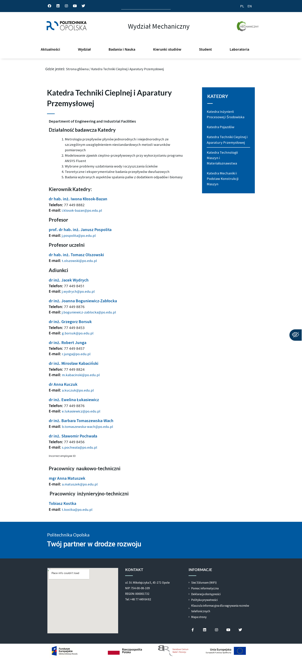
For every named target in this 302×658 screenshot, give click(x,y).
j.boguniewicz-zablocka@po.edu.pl (89, 312)
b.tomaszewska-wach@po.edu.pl (87, 426)
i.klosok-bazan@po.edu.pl (82, 210)
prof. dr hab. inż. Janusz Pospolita (80, 229)
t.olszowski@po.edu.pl (79, 260)
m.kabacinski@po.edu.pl (81, 375)
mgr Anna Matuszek (67, 478)
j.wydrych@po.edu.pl (78, 291)
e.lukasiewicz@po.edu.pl (81, 411)
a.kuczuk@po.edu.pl (78, 390)
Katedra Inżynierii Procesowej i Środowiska (225, 114)
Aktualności (50, 49)
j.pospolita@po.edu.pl (79, 235)
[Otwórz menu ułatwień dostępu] (295, 335)
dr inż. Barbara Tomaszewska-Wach (81, 420)
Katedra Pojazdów (220, 127)
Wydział (84, 49)
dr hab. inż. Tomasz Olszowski (76, 254)
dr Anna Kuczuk (63, 384)
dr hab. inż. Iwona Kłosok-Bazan (78, 199)
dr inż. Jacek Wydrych (69, 280)
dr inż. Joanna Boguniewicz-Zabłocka (83, 301)
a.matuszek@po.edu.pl (80, 484)
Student (205, 49)
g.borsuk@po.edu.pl (78, 333)
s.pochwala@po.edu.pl (79, 447)
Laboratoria (239, 49)
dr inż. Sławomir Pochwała (73, 436)
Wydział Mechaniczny (159, 26)
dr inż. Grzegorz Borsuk (70, 321)
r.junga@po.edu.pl (76, 354)
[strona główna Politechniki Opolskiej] (67, 26)
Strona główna (77, 69)
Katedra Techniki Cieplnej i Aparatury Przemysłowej (227, 140)
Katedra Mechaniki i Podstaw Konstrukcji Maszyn (222, 178)
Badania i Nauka (122, 49)
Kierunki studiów (167, 49)
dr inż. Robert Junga (67, 342)
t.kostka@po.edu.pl (77, 509)
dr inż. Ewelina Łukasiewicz (74, 399)
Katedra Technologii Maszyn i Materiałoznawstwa (222, 158)
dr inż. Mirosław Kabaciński (73, 363)
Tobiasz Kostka (62, 503)
